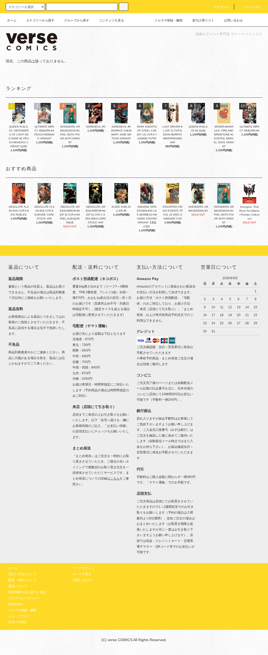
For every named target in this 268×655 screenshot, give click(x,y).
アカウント (221, 7)
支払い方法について (22, 574)
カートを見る (81, 574)
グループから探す (76, 20)
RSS (11, 622)
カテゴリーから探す (40, 20)
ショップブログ (19, 616)
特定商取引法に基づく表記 (27, 592)
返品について (17, 586)
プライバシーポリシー (24, 598)
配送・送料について (22, 580)
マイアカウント (83, 568)
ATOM (21, 622)
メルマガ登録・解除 (168, 20)
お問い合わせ (233, 20)
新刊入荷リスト (203, 20)
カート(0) (252, 7)
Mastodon (15, 604)
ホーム (11, 20)
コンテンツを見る (111, 20)
